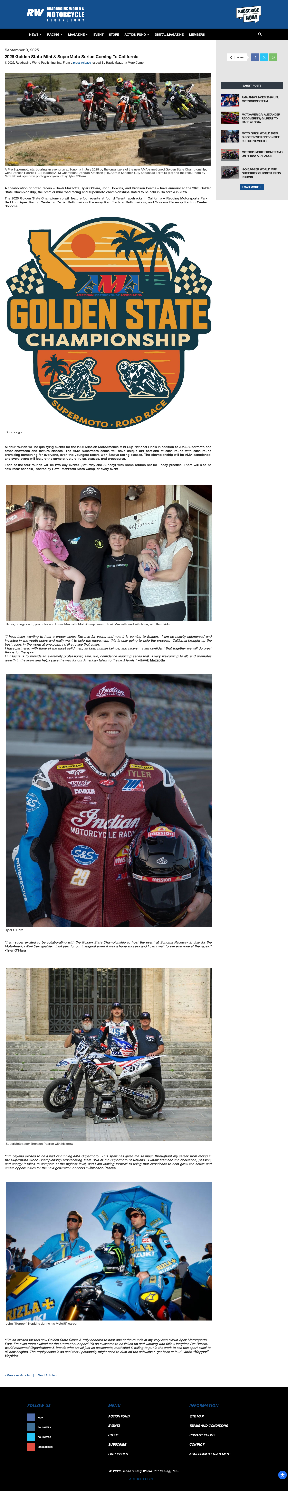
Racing (53, 34)
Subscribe (92, 1447)
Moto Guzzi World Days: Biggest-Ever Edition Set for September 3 (260, 137)
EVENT (98, 34)
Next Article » (47, 1375)
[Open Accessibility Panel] (282, 1475)
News (33, 34)
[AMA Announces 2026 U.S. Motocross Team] (230, 100)
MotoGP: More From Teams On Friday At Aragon (262, 154)
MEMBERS (197, 34)
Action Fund (135, 34)
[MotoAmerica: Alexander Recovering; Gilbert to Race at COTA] (230, 118)
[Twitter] (264, 57)
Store (114, 34)
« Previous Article (17, 1375)
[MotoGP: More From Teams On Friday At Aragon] (230, 155)
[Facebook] (255, 57)
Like (96, 1417)
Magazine (76, 34)
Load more (250, 187)
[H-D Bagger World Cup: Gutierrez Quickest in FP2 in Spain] (230, 172)
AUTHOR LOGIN (141, 1479)
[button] (260, 34)
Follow (94, 1427)
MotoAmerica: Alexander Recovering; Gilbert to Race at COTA (261, 118)
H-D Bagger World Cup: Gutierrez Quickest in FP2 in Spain (261, 173)
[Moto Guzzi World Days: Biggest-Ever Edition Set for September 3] (230, 136)
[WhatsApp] (273, 57)
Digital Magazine (169, 34)
